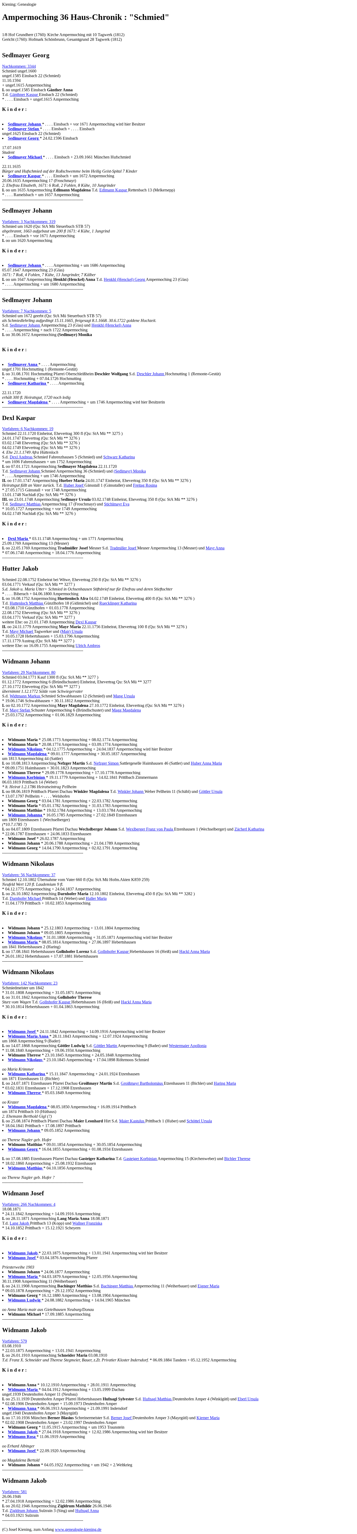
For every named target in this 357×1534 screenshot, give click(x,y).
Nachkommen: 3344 (19, 66)
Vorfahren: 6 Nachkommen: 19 (27, 429)
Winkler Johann (131, 791)
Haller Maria (96, 898)
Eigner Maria (208, 1286)
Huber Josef (74, 485)
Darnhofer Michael (26, 898)
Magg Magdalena (126, 710)
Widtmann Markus (25, 696)
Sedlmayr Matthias (25, 504)
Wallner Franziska (87, 1223)
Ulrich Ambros (88, 645)
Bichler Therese (237, 1158)
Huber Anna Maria (206, 763)
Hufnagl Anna (87, 1510)
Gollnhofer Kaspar (114, 951)
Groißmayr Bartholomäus (142, 1083)
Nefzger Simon (107, 763)
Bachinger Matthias (117, 1286)
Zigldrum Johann (24, 1510)
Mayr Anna (215, 548)
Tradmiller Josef (123, 548)
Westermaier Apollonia (187, 1045)
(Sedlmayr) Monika (130, 471)
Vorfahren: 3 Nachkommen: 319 (28, 221)
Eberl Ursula (248, 1399)
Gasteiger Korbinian (140, 1158)
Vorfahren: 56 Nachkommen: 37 (28, 875)
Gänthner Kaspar (24, 94)
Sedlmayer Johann (25, 325)
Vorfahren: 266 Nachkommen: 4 (28, 1204)
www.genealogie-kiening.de (78, 1529)
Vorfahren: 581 (14, 1492)
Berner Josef (122, 1418)
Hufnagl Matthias (157, 1399)
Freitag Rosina (145, 485)
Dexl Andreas (21, 457)
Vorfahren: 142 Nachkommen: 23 (29, 983)
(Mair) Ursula (71, 631)
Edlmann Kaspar (113, 190)
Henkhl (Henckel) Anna (111, 325)
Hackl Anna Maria (194, 951)
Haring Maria (225, 1083)
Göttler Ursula (210, 791)
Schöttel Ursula (199, 1121)
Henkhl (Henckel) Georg (125, 279)
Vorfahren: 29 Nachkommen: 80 (28, 672)
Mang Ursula (124, 696)
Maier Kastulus (132, 1121)
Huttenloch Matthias (27, 603)
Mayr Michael (22, 631)
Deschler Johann (151, 374)
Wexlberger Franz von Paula (150, 829)
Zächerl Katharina (249, 829)
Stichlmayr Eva (116, 504)
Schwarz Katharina (119, 457)
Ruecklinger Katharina (118, 603)
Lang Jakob (20, 1223)
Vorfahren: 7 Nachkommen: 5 (26, 311)
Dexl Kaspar (86, 622)
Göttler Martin (106, 1045)
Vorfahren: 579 (14, 1341)
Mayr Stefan (20, 710)
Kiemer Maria (208, 1418)
